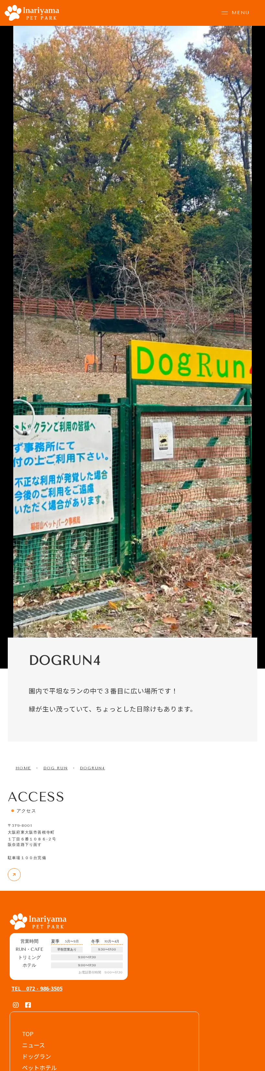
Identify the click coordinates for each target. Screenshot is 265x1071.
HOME (23, 768)
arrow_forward (14, 875)
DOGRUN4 (92, 768)
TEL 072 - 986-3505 (36, 988)
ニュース (33, 1045)
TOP (28, 1033)
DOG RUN (55, 768)
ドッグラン (36, 1056)
